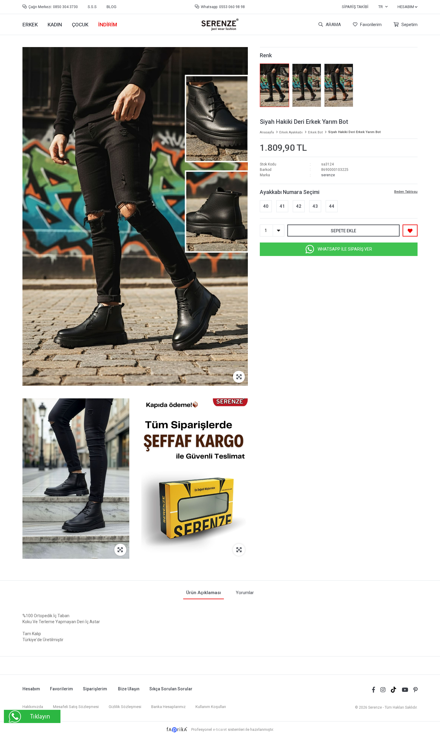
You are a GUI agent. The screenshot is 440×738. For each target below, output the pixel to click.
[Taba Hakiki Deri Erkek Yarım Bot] (338, 85)
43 (315, 206)
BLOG (111, 6)
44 (331, 206)
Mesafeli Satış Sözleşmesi (76, 706)
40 (265, 206)
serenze (328, 175)
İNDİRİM (107, 25)
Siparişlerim (95, 688)
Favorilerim (370, 24)
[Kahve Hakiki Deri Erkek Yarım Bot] (306, 85)
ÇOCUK (80, 25)
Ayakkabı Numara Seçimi (289, 192)
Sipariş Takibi (355, 6)
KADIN (55, 25)
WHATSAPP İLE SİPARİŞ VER (345, 249)
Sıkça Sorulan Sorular (170, 688)
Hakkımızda (32, 706)
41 (282, 206)
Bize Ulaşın (128, 688)
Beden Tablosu (406, 191)
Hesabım (31, 688)
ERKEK (30, 25)
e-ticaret (220, 729)
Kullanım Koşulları (210, 706)
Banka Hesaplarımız (168, 706)
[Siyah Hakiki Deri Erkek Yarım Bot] (274, 85)
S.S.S (92, 6)
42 (298, 206)
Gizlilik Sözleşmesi (125, 706)
